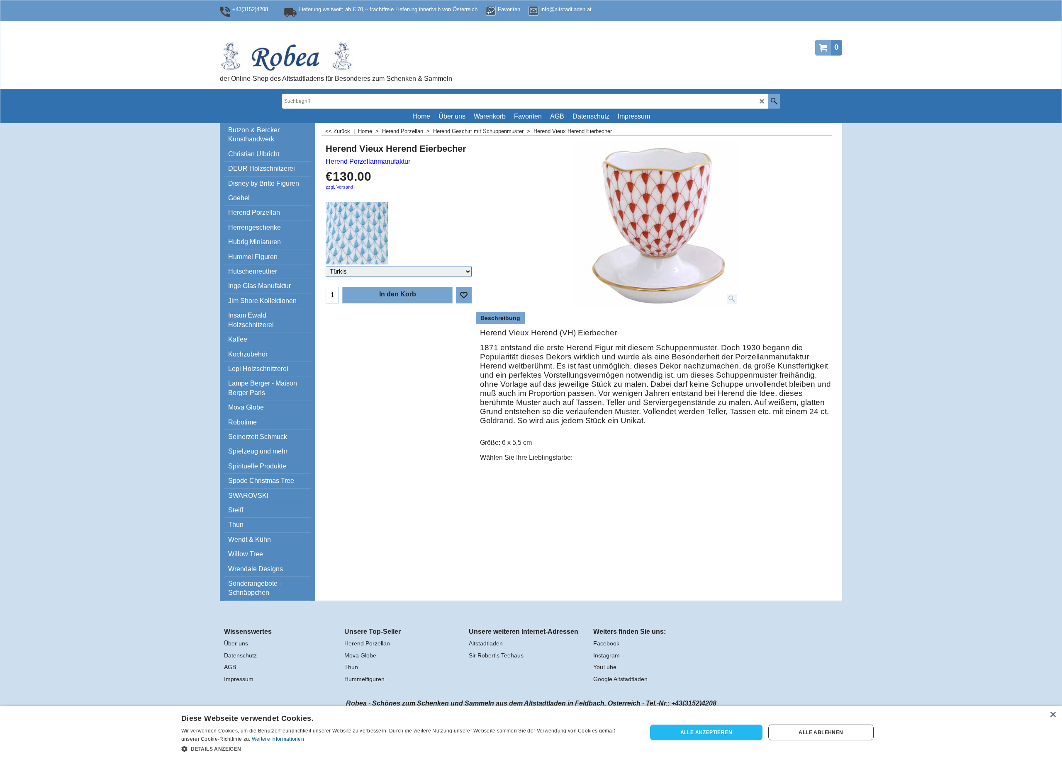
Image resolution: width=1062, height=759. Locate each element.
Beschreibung (500, 318)
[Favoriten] (464, 295)
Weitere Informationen (278, 739)
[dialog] (531, 732)
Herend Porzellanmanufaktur (368, 161)
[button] (407, 748)
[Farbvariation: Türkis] (399, 233)
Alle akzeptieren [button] (706, 732)
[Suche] (774, 101)
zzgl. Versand (339, 186)
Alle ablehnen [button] (821, 732)
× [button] (1053, 715)
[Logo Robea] (313, 56)
